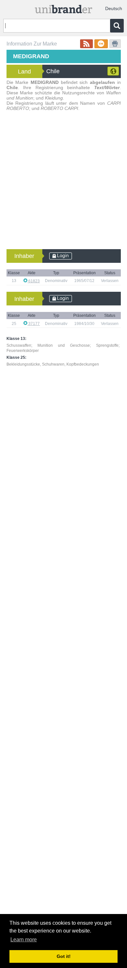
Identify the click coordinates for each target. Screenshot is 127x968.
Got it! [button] (64, 956)
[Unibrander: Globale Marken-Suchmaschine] (63, 7)
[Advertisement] (63, 182)
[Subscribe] (86, 43)
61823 (33, 281)
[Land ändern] (113, 71)
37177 (33, 323)
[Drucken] (115, 43)
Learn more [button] (23, 939)
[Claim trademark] (101, 43)
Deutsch (113, 8)
